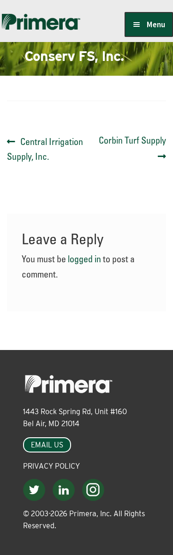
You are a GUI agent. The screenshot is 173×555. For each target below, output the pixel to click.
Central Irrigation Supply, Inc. (45, 150)
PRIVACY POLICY (51, 466)
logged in (84, 260)
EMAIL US (47, 444)
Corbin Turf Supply (132, 149)
